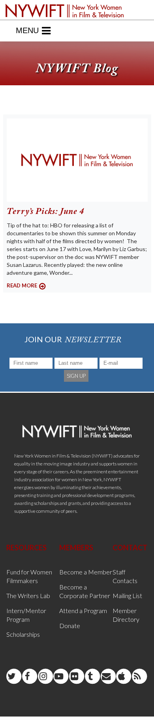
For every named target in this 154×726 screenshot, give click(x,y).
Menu (27, 30)
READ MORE (22, 285)
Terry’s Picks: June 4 (45, 212)
